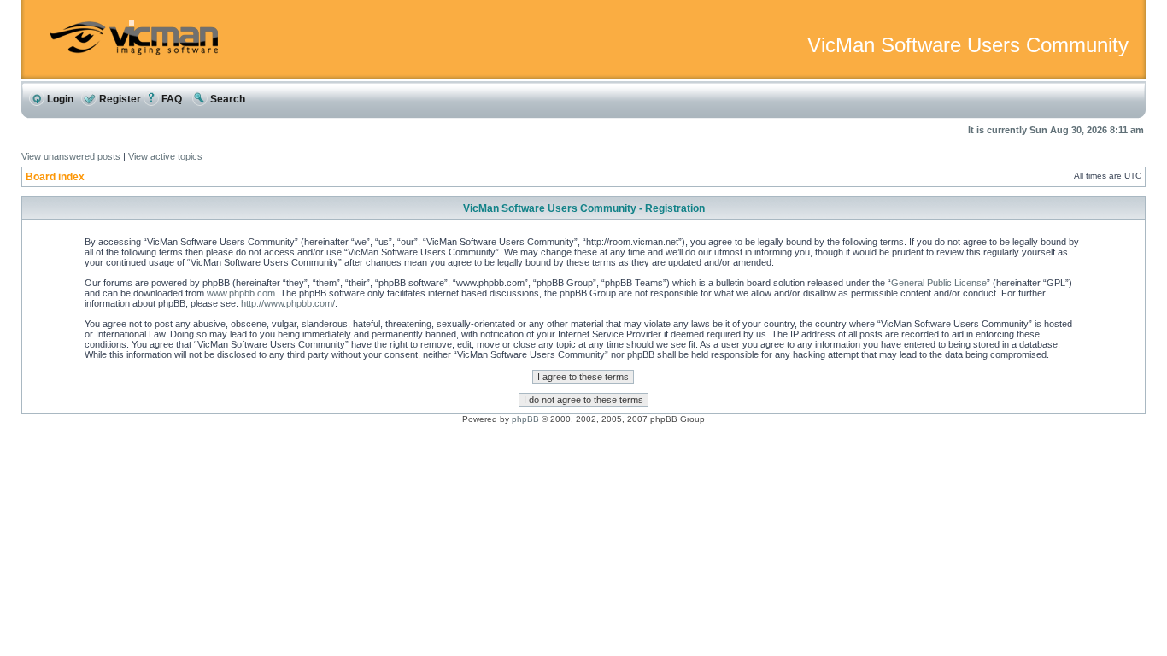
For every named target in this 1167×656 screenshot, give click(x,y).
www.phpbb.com (241, 293)
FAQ (170, 99)
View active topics (165, 156)
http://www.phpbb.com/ (288, 303)
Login (58, 99)
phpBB (525, 419)
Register (119, 99)
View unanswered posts (70, 156)
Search (226, 99)
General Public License (939, 283)
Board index (55, 177)
